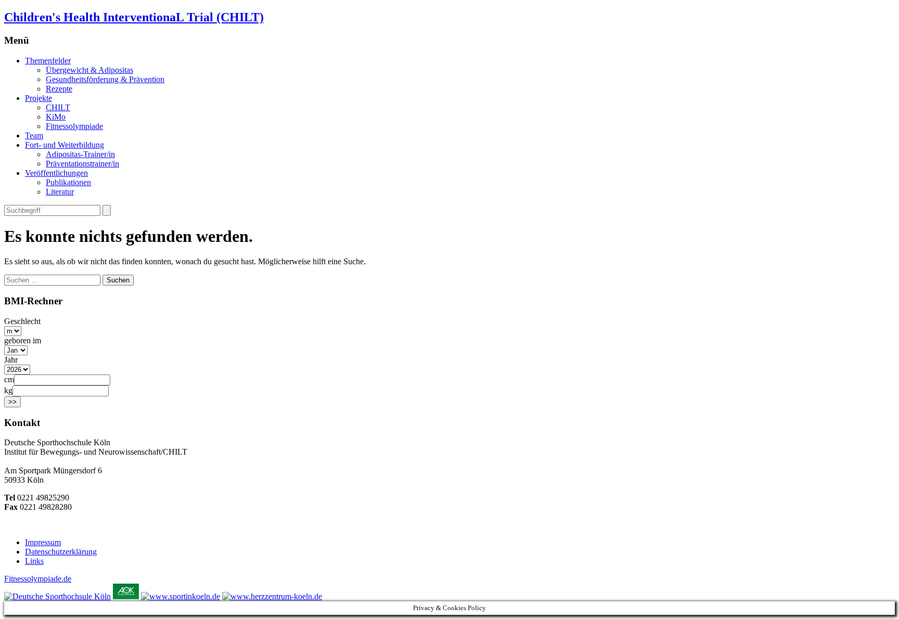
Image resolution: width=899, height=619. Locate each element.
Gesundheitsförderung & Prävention (105, 79)
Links (34, 561)
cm (9, 379)
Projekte (38, 98)
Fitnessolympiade (74, 126)
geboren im (22, 340)
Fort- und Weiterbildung (64, 144)
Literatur (60, 191)
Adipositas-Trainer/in (80, 154)
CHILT (58, 107)
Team (34, 135)
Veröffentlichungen (56, 173)
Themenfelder (48, 60)
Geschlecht (22, 321)
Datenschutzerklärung (61, 551)
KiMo (56, 116)
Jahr (11, 359)
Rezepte (59, 88)
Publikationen (68, 182)
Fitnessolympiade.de (37, 578)
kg (8, 390)
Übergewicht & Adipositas (89, 70)
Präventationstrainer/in (82, 163)
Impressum (43, 542)
